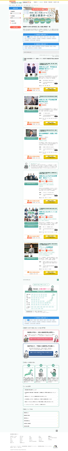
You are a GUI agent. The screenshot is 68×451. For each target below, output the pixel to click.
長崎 (36, 304)
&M (10, 437)
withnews (11, 441)
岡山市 (46, 103)
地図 (56, 83)
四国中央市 (41, 36)
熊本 (38, 304)
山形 (43, 294)
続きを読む (53, 78)
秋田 (39, 294)
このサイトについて (13, 446)
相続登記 (51, 46)
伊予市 (48, 36)
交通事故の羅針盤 (41, 441)
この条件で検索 (15, 27)
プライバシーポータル (48, 446)
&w (12, 437)
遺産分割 (30, 46)
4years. (40, 436)
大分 (40, 304)
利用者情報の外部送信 (41, 446)
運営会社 (11, 447)
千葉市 (42, 308)
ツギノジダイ (40, 438)
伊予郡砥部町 (38, 38)
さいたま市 (35, 308)
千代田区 (46, 215)
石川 (40, 297)
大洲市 (50, 36)
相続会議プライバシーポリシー (32, 446)
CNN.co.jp (21, 437)
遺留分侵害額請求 (38, 46)
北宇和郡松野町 (49, 38)
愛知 (32, 299)
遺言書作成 (26, 46)
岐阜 (36, 299)
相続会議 (40, 437)
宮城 (41, 294)
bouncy (21, 441)
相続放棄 (33, 46)
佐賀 (34, 304)
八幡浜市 (53, 36)
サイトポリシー (19, 446)
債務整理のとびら (22, 442)
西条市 (38, 36)
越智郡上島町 (38, 40)
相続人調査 (42, 46)
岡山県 (41, 103)
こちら (43, 312)
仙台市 (32, 308)
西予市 (26, 38)
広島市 (46, 137)
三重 (38, 299)
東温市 (45, 36)
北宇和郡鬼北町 (43, 38)
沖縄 (48, 304)
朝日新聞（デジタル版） (13, 436)
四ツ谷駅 (51, 179)
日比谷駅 (51, 215)
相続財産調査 (47, 46)
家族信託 (54, 46)
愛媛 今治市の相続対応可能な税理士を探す (41, 338)
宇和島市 (35, 36)
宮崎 (43, 304)
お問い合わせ (20, 447)
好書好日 (30, 438)
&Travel (15, 437)
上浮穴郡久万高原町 (32, 40)
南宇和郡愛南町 (27, 40)
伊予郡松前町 (34, 38)
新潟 (32, 297)
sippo (30, 436)
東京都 (41, 179)
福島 (46, 294)
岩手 (37, 294)
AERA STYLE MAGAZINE (32, 441)
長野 (36, 297)
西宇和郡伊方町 (54, 38)
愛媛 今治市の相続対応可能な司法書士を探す (41, 353)
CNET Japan (21, 436)
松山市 (26, 36)
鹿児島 (46, 304)
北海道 (32, 294)
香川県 (41, 70)
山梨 (34, 297)
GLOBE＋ (30, 437)
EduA (11, 438)
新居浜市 (31, 36)
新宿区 (46, 179)
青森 (34, 294)
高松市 (46, 70)
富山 (38, 297)
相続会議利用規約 (24, 446)
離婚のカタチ (12, 442)
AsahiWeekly (50, 439)
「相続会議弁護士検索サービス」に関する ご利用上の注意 (34, 311)
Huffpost (21, 438)
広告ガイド (15, 447)
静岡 (34, 299)
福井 (43, 297)
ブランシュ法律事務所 (46, 247)
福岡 (32, 304)
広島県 (41, 137)
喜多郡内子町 (29, 38)
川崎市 (39, 308)
